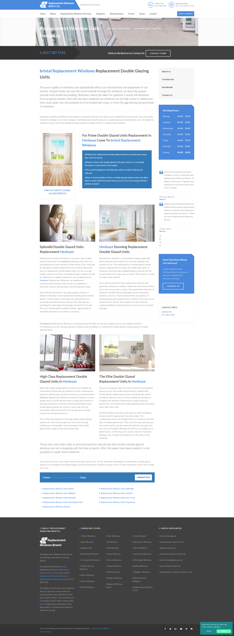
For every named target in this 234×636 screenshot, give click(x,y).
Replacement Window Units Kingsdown (118, 502)
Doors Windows (88, 581)
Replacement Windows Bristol (56, 507)
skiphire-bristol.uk (167, 548)
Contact (153, 13)
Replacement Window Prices (142, 589)
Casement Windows (142, 554)
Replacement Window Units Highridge (117, 488)
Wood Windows (140, 548)
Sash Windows (87, 542)
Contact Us (142, 477)
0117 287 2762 (160, 6)
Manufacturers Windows (139, 579)
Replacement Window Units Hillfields (59, 493)
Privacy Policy (46, 632)
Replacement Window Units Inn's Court (118, 498)
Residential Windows (90, 554)
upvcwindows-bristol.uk (170, 566)
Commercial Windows (90, 560)
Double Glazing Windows (86, 567)
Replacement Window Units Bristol (58, 488)
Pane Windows (113, 536)
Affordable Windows (142, 560)
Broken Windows (114, 578)
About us (166, 71)
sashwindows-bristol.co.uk (171, 542)
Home (43, 13)
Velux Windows (114, 554)
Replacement (86, 548)
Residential (167, 87)
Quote (142, 13)
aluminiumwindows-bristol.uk (173, 554)
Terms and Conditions (100, 628)
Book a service (186, 14)
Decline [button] (209, 631)
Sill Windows (112, 542)
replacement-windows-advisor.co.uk (176, 572)
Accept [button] (224, 631)
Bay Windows (113, 548)
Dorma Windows (114, 560)
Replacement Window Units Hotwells (59, 498)
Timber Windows (88, 536)
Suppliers (100, 13)
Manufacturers (116, 13)
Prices (131, 13)
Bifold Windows (87, 587)
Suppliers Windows (141, 572)
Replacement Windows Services (76, 13)
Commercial (168, 79)
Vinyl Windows (139, 536)
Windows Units (113, 572)
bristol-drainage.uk (168, 536)
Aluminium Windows (142, 542)
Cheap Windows (114, 566)
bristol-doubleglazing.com (171, 560)
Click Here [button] (217, 627)
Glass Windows (87, 575)
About (53, 13)
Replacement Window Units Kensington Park (63, 502)
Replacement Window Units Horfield (116, 493)
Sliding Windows (140, 566)
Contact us (167, 95)
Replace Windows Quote (114, 585)
